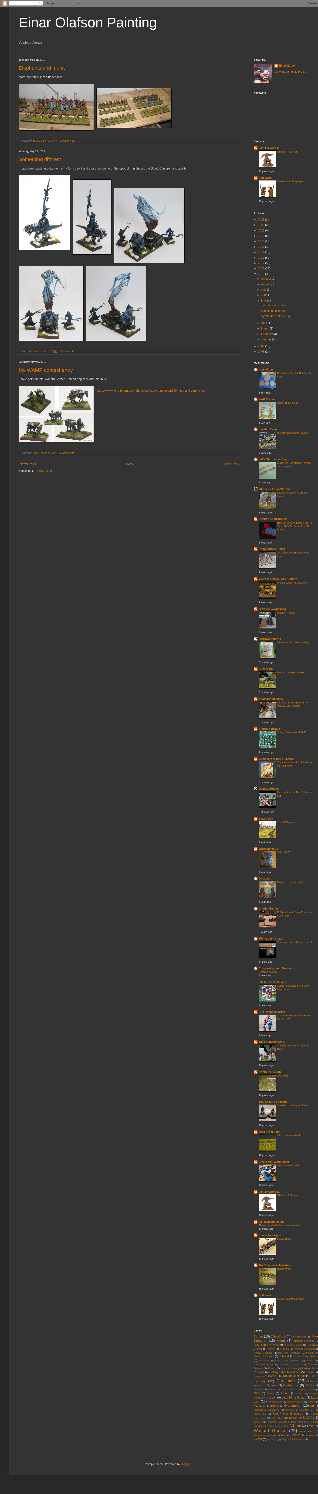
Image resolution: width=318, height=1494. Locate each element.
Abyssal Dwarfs (299, 1336)
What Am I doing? (287, 612)
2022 (261, 225)
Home (130, 464)
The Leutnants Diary (272, 1042)
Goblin (310, 1385)
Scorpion (302, 1421)
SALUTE (259, 1421)
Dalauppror (266, 878)
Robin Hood (277, 1418)
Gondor (258, 1389)
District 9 (273, 1376)
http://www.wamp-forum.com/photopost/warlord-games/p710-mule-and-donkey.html (151, 390)
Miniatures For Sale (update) (293, 642)
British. (297, 1360)
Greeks (272, 1389)
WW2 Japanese (303, 1435)
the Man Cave (268, 429)
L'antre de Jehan (270, 1072)
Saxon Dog (266, 818)
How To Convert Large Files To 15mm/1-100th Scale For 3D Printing (294, 526)
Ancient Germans (293, 1345)
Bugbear (310, 1360)
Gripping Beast (306, 1389)
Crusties (259, 1372)
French (257, 1385)
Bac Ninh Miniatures (289, 1352)
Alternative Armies (303, 1340)
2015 (261, 246)
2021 (261, 230)
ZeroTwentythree (270, 639)
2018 (261, 236)
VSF (312, 1425)
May (264, 300)
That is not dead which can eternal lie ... (281, 1225)
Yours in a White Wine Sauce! (278, 579)
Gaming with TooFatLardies (276, 759)
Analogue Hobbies (271, 699)
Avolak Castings (263, 1352)
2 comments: (68, 140)
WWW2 (258, 1439)
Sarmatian (287, 1421)
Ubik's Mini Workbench (274, 1162)
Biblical (284, 1356)
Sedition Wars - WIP (288, 1165)
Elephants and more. (42, 68)
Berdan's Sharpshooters (290, 672)
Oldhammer (293, 1405)
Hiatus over (283, 1268)
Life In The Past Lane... (273, 982)
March (265, 328)
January (266, 339)
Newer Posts (28, 464)
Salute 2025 (283, 852)
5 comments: (68, 453)
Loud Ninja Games (294, 1397)
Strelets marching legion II (291, 181)
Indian (285, 1393)
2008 (261, 351)
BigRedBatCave (269, 728)
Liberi (273, 1397)
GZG (257, 1393)
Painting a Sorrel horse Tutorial (294, 942)
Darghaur (259, 1376)
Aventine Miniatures (304, 1349)
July (264, 289)
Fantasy (260, 1381)
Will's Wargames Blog (273, 459)
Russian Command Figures (292, 432)
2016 (261, 241)
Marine (311, 1401)
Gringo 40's (287, 1389)
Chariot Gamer (268, 908)
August (266, 284)
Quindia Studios (269, 788)
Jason (300, 1393)
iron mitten (266, 369)
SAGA (307, 1417)
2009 (261, 346)
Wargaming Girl (269, 848)
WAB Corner (267, 399)
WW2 (281, 1435)
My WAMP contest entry (46, 370)
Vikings (295, 1425)
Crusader (308, 1368)
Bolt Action (264, 1360)
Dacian (310, 1372)
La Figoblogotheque (271, 1221)
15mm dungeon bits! (288, 1135)
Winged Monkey (263, 1435)
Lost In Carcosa (269, 148)
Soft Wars (265, 178)
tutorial (282, 1426)
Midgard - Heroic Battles (290, 882)
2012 (261, 263)
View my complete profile (290, 71)
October (266, 278)
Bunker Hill (266, 669)
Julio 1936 (282, 1075)
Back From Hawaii (287, 402)
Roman (293, 1417)
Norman (274, 1405)
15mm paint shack (271, 938)
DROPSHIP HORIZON (273, 519)
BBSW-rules (284, 1238)
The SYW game (286, 822)
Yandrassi (272, 1439)
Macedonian (275, 1401)
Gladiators (290, 1385)
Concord (298, 1364)
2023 (261, 219)
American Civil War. (266, 1344)
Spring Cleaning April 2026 (291, 732)
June (264, 295)
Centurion (284, 1364)
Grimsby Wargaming (272, 609)
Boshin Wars (282, 1360)
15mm (258, 1336)
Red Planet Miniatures (288, 1413)
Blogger (186, 1464)
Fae (313, 1376)
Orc (312, 1405)
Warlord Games (270, 1430)
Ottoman (289, 1410)
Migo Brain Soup (269, 1132)
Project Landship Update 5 (292, 582)
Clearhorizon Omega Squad (292, 1105)
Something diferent (40, 159)
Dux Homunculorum (272, 1012)
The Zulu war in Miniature (275, 1265)
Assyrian (284, 1349)
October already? (268, 972)
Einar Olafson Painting (88, 22)
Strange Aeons (265, 1426)
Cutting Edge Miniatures (284, 1372)
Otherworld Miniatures (266, 1409)
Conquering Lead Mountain (276, 968)
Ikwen (270, 1393)
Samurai (272, 1421)
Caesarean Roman (264, 1364)
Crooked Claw (289, 1368)
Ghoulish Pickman (287, 151)
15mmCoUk (278, 1336)
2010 (261, 274)
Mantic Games (295, 1401)
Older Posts (231, 464)
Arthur (271, 1348)
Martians (259, 1405)
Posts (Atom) (44, 470)
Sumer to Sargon (270, 1235)
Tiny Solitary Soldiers (273, 1102)
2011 (261, 268)
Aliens (281, 1340)
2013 (261, 257)
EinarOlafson (287, 65)
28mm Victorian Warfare (275, 489)
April (264, 323)
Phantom (304, 1410)
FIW (310, 1381)
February (267, 334)
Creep (271, 1368)
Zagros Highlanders (292, 1439)
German (272, 1385)
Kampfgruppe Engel (272, 549)
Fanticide (286, 1380)
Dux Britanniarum (294, 1376)
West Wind (307, 1431)
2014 (261, 252)
